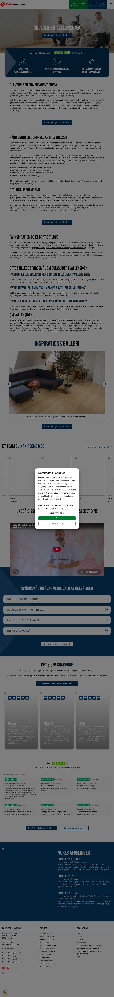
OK (57, 518)
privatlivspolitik (61, 508)
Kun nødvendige (57, 524)
